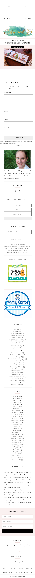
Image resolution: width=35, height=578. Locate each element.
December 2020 (16, 414)
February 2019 (16, 458)
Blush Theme (19, 572)
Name (6, 111)
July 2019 (16, 448)
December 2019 (16, 438)
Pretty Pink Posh (16, 363)
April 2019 (16, 454)
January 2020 (16, 436)
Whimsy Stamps (16, 384)
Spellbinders (16, 369)
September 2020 (16, 420)
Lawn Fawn (16, 351)
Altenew (16, 329)
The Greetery (16, 379)
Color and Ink (17, 31)
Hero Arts (16, 347)
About (21, 568)
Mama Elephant (16, 353)
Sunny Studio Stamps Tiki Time (17, 252)
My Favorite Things (16, 355)
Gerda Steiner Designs (16, 339)
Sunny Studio (16, 374)
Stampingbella (16, 371)
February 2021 (16, 410)
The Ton (16, 382)
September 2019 (16, 444)
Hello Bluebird (16, 345)
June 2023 (16, 396)
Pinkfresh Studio (16, 361)
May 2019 (16, 452)
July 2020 (16, 424)
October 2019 (16, 442)
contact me (22, 495)
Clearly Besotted (16, 335)
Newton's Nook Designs (16, 359)
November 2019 (16, 440)
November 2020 (16, 416)
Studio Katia (16, 373)
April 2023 (16, 400)
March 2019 (16, 456)
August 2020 (16, 422)
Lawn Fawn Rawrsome (17, 244)
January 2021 (16, 412)
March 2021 (16, 408)
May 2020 (16, 428)
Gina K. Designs (16, 341)
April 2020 (16, 430)
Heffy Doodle (16, 343)
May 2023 (16, 398)
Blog (5, 568)
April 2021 (16, 406)
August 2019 (16, 446)
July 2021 (16, 402)
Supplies (13, 568)
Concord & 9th (16, 337)
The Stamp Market (16, 380)
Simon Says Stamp (16, 367)
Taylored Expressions (16, 377)
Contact (29, 568)
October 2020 (16, 418)
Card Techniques (16, 333)
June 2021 (16, 404)
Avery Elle (16, 331)
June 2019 (16, 450)
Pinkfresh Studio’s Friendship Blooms (17, 246)
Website (7, 128)
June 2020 (16, 426)
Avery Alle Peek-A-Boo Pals (17, 250)
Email (6, 119)
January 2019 (16, 460)
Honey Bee (16, 349)
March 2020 (16, 432)
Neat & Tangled (16, 357)
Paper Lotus (29, 572)
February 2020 (16, 434)
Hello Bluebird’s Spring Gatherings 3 (17, 248)
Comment (8, 92)
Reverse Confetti (16, 365)
